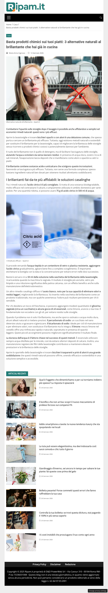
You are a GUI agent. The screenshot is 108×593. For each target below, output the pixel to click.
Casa (9, 35)
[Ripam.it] (25, 6)
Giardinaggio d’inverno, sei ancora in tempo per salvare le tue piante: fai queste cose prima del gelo (69, 470)
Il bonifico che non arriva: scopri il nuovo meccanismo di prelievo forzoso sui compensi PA (67, 403)
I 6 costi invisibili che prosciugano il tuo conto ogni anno (67, 534)
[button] (101, 17)
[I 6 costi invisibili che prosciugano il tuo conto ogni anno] (21, 542)
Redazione (70, 564)
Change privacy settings (97, 591)
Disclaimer (55, 564)
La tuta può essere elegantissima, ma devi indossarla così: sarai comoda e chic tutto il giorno (68, 448)
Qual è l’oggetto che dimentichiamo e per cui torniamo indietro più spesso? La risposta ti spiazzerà (70, 381)
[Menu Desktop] (8, 17)
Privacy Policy (39, 564)
